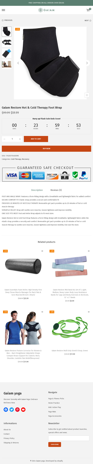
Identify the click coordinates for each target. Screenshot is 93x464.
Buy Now (46, 149)
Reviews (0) (56, 190)
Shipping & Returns (11, 443)
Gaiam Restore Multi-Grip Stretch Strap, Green (70, 351)
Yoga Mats (52, 412)
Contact (6, 434)
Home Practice (54, 403)
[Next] (87, 63)
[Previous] (18, 63)
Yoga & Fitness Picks (56, 399)
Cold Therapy (16, 159)
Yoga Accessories (55, 416)
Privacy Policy (9, 438)
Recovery (25, 159)
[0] (87, 10)
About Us (7, 430)
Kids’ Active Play (54, 407)
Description (37, 190)
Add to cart (36, 139)
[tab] (37, 190)
